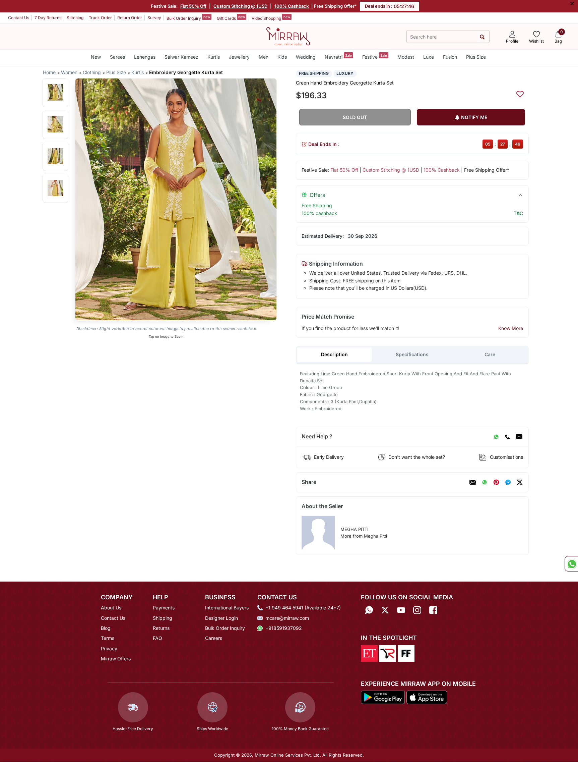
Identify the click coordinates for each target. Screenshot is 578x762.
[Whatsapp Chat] (571, 564)
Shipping (162, 618)
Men (263, 57)
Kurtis (213, 57)
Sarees (117, 57)
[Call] (507, 436)
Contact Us (18, 17)
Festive (374, 56)
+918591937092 (283, 628)
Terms (107, 638)
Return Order (129, 17)
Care (490, 354)
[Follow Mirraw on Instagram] (417, 610)
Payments (164, 607)
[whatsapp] (484, 482)
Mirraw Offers (116, 658)
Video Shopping (271, 18)
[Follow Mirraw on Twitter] (385, 610)
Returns (161, 628)
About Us (111, 607)
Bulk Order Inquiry (188, 18)
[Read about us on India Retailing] (387, 652)
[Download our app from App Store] (426, 697)
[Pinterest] (496, 482)
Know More (510, 328)
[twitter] (519, 482)
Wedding (306, 57)
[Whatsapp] (369, 610)
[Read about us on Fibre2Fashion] (406, 652)
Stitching (75, 17)
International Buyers (227, 607)
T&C (518, 213)
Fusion (450, 57)
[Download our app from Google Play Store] (383, 697)
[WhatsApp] (496, 436)
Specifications (412, 354)
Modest (405, 57)
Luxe (428, 57)
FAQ (157, 638)
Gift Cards (231, 18)
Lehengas (144, 57)
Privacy (109, 648)
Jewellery (239, 57)
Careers (213, 638)
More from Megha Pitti (363, 536)
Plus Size (476, 57)
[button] (55, 92)
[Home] (288, 36)
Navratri (338, 56)
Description (334, 354)
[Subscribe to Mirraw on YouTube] (401, 610)
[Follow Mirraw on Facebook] (433, 610)
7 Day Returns (48, 17)
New (96, 57)
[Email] (519, 436)
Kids (282, 57)
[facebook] (508, 482)
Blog (106, 628)
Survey (154, 17)
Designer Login (221, 618)
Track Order (100, 17)
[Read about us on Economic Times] (369, 652)
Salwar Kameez (181, 57)
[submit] (482, 37)
